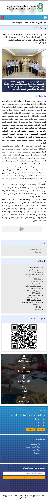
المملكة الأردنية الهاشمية (33, 302)
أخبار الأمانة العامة (35, 249)
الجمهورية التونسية (35, 291)
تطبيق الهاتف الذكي (37, 318)
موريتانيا (38, 305)
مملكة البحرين (37, 281)
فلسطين (38, 272)
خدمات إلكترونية (24, 361)
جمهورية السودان (35, 298)
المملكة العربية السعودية (33, 274)
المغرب (39, 309)
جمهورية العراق (36, 267)
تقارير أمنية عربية (24, 381)
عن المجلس (35, 444)
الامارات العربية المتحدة (34, 277)
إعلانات (24, 391)
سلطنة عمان (37, 288)
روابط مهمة (24, 401)
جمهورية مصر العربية (35, 270)
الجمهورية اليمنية (36, 300)
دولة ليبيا (38, 284)
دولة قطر (38, 293)
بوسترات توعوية (24, 371)
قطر (40, 307)
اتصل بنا (37, 453)
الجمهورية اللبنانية (35, 286)
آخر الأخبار (42, 23)
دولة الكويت (37, 295)
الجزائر (39, 279)
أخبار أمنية (38, 252)
